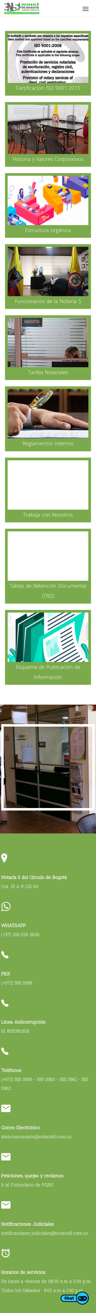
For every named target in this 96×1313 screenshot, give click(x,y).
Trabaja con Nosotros (48, 514)
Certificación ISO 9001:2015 (48, 87)
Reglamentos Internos (48, 443)
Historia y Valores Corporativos (48, 158)
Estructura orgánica (48, 230)
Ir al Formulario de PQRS (27, 1185)
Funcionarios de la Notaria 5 (48, 301)
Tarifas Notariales (48, 372)
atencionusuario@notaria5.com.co (36, 1136)
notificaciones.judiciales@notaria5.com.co (44, 1233)
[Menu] (85, 8)
